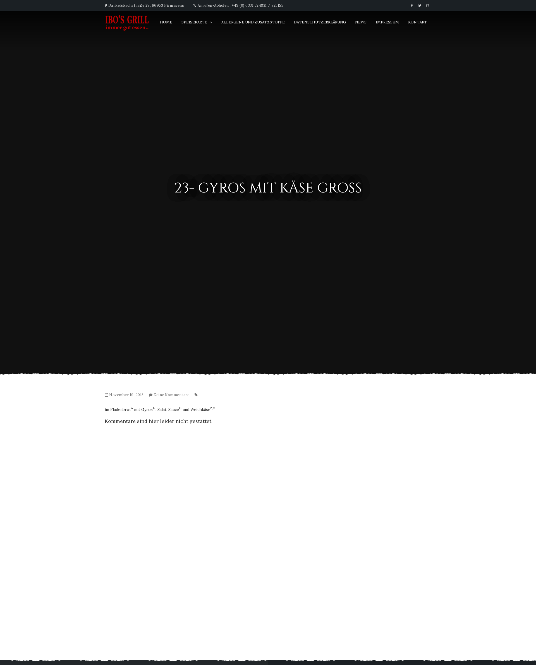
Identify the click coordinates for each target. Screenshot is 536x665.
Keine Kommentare (171, 394)
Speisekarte (194, 22)
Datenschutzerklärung (320, 22)
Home (166, 22)
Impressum (387, 22)
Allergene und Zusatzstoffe (253, 22)
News (361, 22)
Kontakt (417, 22)
